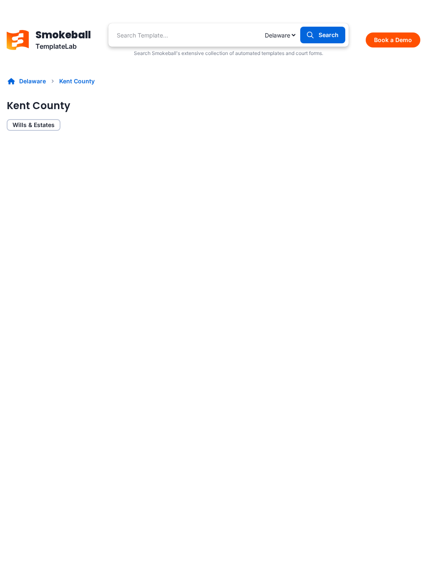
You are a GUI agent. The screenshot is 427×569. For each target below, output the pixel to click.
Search (329, 34)
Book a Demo (393, 39)
